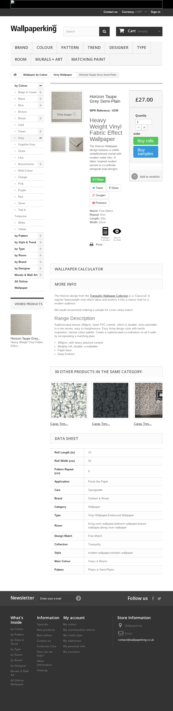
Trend (94, 47)
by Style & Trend (25, 242)
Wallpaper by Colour (35, 74)
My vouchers (71, 651)
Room (21, 59)
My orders (69, 624)
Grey (20, 138)
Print (99, 244)
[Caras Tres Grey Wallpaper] (69, 400)
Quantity (140, 115)
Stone (21, 151)
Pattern (70, 47)
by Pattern (21, 235)
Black (21, 98)
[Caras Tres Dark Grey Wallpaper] (111, 400)
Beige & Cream (27, 92)
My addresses (72, 640)
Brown (21, 118)
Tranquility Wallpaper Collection (109, 295)
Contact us (111, 11)
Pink (20, 183)
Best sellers (44, 635)
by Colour (21, 85)
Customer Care (46, 646)
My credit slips (72, 635)
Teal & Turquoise (21, 213)
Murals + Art (49, 59)
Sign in (155, 11)
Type (141, 47)
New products (46, 630)
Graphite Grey (26, 144)
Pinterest (101, 202)
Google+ (100, 195)
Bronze (22, 111)
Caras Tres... (59, 424)
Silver (21, 203)
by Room (20, 255)
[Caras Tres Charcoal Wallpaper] (152, 400)
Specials (42, 624)
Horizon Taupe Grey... (26, 338)
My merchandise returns (79, 630)
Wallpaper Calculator (79, 268)
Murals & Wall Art (26, 275)
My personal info (74, 646)
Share (115, 188)
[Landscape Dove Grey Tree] (58, 144)
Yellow (21, 229)
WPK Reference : (100, 110)
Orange (22, 177)
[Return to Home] (15, 75)
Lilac (20, 157)
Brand (21, 47)
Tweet (99, 188)
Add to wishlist (149, 176)
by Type (20, 248)
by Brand (20, 261)
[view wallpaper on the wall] (117, 231)
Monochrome (25, 164)
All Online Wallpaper (21, 284)
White (21, 222)
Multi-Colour (25, 170)
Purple (21, 190)
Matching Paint (88, 59)
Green (21, 131)
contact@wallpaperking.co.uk (136, 639)
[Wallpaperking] (34, 29)
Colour (45, 47)
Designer (118, 47)
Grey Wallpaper (63, 74)
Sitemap (42, 670)
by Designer (22, 268)
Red (20, 196)
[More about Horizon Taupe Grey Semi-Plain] (21, 324)
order (137, 133)
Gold (20, 124)
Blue (20, 105)
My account (74, 617)
